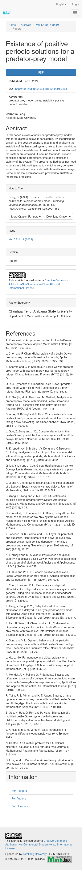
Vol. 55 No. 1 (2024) (48, 25)
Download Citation (57, 216)
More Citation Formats (25, 216)
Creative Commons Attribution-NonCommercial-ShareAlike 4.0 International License (38, 284)
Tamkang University (35, 854)
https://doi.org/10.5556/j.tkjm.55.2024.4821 (41, 89)
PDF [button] (41, 72)
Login (75, 4)
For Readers (19, 790)
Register (61, 4)
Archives (26, 25)
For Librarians (20, 806)
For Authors (19, 798)
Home (12, 25)
